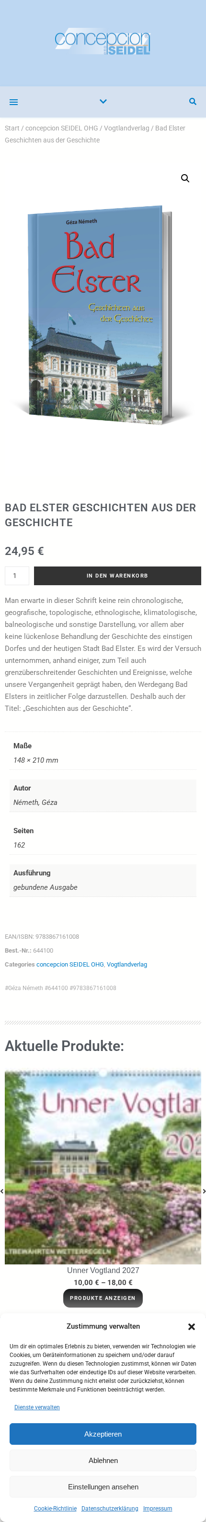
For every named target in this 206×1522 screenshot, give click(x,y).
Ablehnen (103, 1460)
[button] (191, 1327)
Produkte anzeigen (103, 1298)
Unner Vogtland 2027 (103, 1270)
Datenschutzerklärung (109, 1508)
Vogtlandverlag (126, 128)
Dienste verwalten (37, 1407)
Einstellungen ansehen (103, 1487)
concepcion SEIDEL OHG (61, 128)
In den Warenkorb (118, 576)
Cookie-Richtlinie (55, 1508)
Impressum (157, 1508)
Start (12, 128)
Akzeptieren (103, 1434)
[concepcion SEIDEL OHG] (103, 43)
